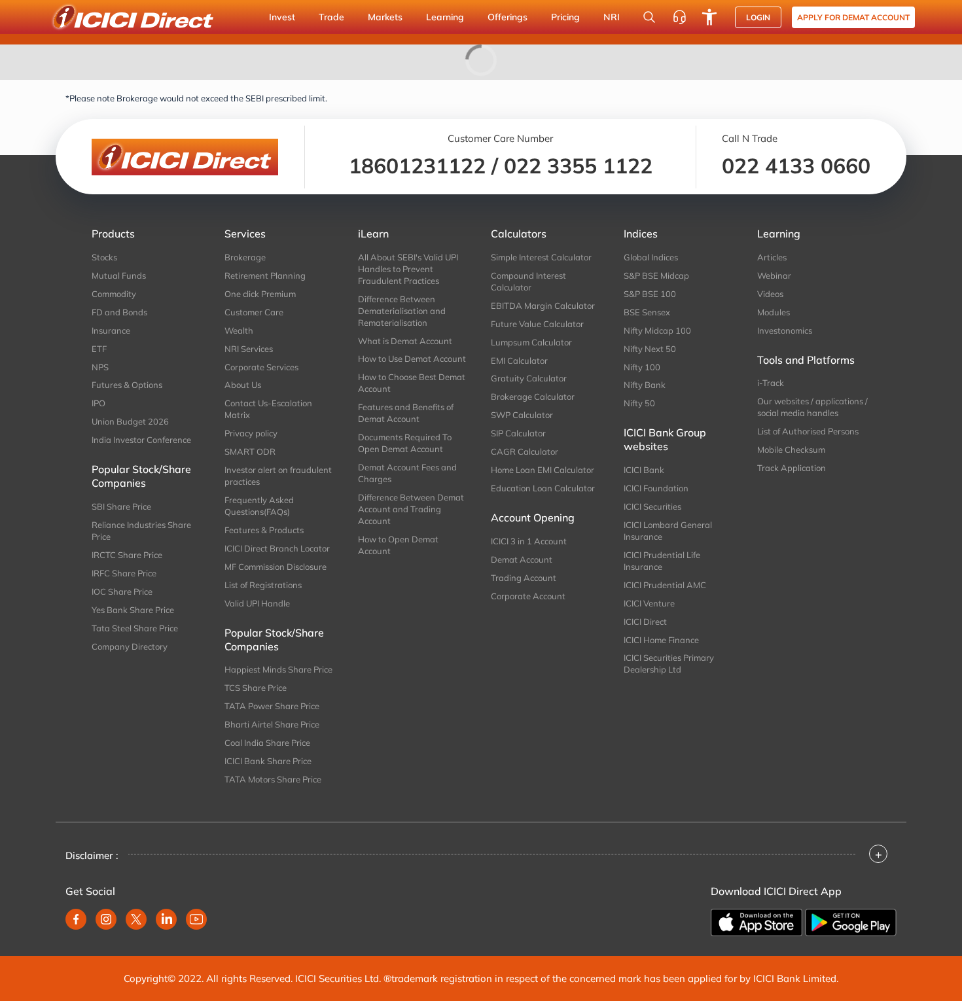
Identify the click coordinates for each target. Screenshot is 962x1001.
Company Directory (130, 646)
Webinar (774, 275)
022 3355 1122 (578, 165)
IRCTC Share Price (127, 555)
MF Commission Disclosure (275, 566)
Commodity (114, 294)
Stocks (104, 257)
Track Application (791, 468)
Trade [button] (331, 17)
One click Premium (260, 294)
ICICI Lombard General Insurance (668, 530)
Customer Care (253, 312)
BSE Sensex (647, 312)
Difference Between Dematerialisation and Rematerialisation (402, 311)
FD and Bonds (119, 312)
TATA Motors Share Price (272, 779)
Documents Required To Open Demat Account (405, 443)
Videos (770, 294)
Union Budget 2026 (130, 421)
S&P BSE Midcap (656, 275)
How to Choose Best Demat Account (411, 383)
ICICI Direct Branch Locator (277, 548)
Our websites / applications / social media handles (812, 407)
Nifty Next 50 (650, 348)
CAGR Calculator (524, 451)
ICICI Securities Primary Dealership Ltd (669, 663)
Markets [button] (385, 17)
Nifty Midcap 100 (657, 330)
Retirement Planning (265, 275)
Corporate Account (528, 596)
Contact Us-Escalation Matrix (268, 409)
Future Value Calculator (537, 324)
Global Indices (651, 257)
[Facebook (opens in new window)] (75, 919)
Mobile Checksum (791, 449)
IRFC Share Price (124, 573)
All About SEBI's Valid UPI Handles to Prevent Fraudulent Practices (408, 269)
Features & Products (264, 530)
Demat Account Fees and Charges (407, 473)
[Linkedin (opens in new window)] (166, 919)
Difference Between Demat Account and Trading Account (411, 509)
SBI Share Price (121, 506)
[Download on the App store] (756, 922)
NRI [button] (611, 17)
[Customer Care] (679, 17)
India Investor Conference (141, 439)
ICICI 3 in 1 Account (529, 541)
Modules (773, 312)
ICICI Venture (649, 603)
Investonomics (784, 330)
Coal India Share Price (267, 742)
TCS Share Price (255, 687)
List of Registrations (263, 585)
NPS (100, 367)
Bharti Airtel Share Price (271, 724)
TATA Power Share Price (271, 706)
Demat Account (521, 559)
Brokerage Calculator (533, 396)
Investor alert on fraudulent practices (278, 476)
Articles (772, 257)
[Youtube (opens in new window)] (196, 919)
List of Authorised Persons (808, 431)
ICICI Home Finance (661, 640)
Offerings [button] (507, 17)
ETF (99, 348)
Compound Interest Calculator (528, 281)
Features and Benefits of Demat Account (406, 413)
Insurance (111, 330)
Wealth (238, 330)
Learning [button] (445, 17)
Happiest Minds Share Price (278, 669)
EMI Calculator (519, 360)
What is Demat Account (405, 341)
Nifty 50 (639, 403)
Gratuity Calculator (529, 378)
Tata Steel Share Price (135, 628)
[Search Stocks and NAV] (649, 17)
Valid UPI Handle (257, 603)
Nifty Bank (645, 384)
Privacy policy (250, 433)
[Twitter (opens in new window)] (136, 919)
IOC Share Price (122, 591)
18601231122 (417, 165)
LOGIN (758, 17)
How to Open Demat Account (398, 545)
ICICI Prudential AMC (665, 585)
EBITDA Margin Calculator (543, 305)
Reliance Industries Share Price (141, 530)
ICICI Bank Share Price (268, 761)
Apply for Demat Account (853, 17)
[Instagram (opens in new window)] (106, 919)
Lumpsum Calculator (531, 342)
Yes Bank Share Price (133, 610)
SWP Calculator (522, 415)
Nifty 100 (642, 367)
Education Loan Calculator (543, 488)
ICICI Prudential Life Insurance (662, 561)
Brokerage (245, 257)
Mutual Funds (119, 275)
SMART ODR (250, 451)
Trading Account (523, 577)
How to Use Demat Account (412, 358)
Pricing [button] (565, 17)
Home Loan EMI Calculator (542, 470)
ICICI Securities (652, 506)
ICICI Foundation (656, 488)
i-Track (770, 383)
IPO (98, 403)
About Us (242, 384)
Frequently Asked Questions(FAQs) (259, 506)
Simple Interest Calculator (541, 257)
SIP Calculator (518, 433)
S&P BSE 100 (650, 294)
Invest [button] (282, 17)
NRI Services (248, 348)
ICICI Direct (645, 621)
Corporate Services (261, 367)
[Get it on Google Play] (851, 922)
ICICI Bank (644, 470)
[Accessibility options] (709, 17)
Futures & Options (127, 384)
